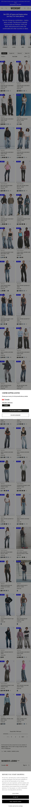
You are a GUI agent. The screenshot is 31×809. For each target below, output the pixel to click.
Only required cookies (15, 801)
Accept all (15, 797)
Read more (15, 793)
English (6, 405)
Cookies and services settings (16, 806)
